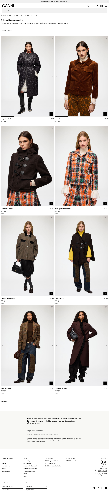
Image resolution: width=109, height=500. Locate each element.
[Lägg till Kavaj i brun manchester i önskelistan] (106, 38)
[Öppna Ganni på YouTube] (106, 488)
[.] (54, 1)
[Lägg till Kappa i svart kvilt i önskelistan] (52, 38)
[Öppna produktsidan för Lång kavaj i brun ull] (81, 345)
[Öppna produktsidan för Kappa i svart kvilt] (27, 76)
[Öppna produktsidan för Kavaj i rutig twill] (27, 345)
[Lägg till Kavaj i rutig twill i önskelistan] (52, 307)
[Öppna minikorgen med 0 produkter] (101, 5)
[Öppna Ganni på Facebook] (101, 488)
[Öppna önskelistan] (93, 5)
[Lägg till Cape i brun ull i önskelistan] (106, 217)
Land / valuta (5, 482)
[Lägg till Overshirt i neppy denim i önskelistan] (52, 217)
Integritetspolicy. (41, 441)
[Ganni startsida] (8, 5)
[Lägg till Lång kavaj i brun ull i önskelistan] (106, 307)
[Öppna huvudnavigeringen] (105, 5)
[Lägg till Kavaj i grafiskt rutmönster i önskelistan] (106, 127)
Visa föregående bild (3, 76)
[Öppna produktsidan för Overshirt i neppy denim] (27, 255)
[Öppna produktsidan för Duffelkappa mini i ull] (27, 166)
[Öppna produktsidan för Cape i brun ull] (81, 255)
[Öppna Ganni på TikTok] (97, 488)
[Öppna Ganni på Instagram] (93, 488)
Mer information (63, 23)
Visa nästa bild (52, 76)
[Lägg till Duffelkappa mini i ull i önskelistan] (52, 127)
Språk (27, 482)
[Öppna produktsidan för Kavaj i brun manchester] (81, 76)
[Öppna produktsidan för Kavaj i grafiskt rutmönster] (81, 166)
